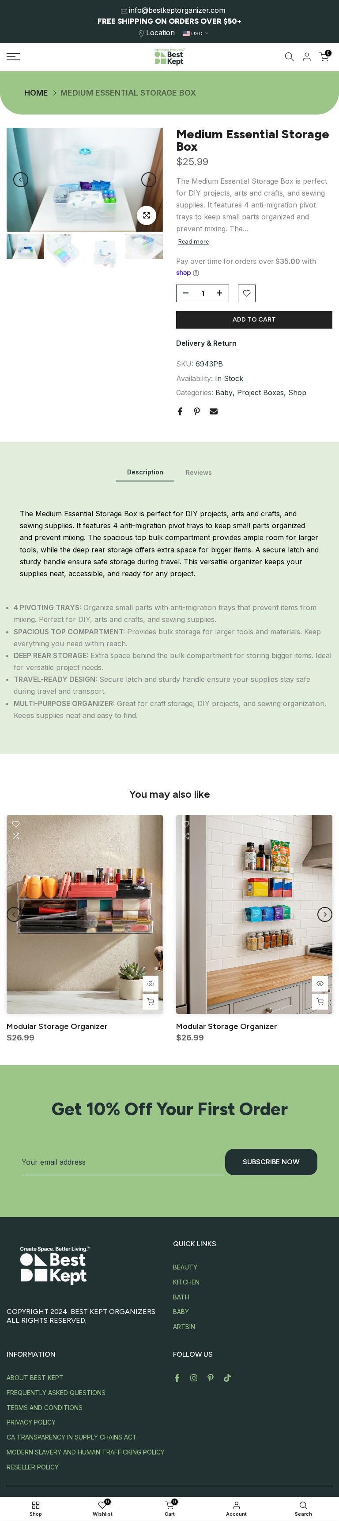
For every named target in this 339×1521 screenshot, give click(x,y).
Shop (297, 392)
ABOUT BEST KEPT (35, 1377)
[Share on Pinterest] (197, 411)
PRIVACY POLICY (31, 1422)
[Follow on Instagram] (194, 1378)
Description (145, 472)
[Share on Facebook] (180, 411)
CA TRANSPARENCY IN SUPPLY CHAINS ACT (72, 1437)
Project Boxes (260, 392)
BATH (181, 1297)
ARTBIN (184, 1326)
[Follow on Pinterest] (211, 1378)
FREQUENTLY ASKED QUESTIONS (56, 1392)
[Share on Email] (214, 411)
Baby (224, 392)
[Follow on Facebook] (177, 1378)
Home (36, 93)
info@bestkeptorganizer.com (177, 10)
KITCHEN (186, 1282)
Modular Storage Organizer (57, 1026)
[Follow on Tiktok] (227, 1378)
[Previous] (20, 179)
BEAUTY (185, 1267)
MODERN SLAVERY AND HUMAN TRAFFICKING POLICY (86, 1452)
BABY (181, 1311)
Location (160, 32)
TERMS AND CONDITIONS (45, 1407)
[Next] (148, 179)
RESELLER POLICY (33, 1467)
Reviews (199, 472)
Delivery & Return (206, 343)
